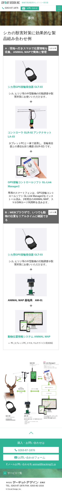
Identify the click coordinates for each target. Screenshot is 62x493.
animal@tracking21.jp (44, 464)
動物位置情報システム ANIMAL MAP (29, 336)
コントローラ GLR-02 (20, 132)
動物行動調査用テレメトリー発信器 (35, 2)
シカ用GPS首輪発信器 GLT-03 (25, 86)
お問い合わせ (32, 8)
